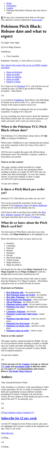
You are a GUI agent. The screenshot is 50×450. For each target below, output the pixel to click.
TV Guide (5, 366)
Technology (11, 6)
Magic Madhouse (40, 205)
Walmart (9, 215)
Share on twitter (13, 74)
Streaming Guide (22, 366)
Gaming (9, 8)
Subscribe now (7, 433)
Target (27, 215)
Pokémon (21, 86)
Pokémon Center (21, 205)
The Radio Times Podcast (20, 371)
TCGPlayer (35, 217)
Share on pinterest (13, 77)
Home (9, 3)
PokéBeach (19, 100)
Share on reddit (12, 79)
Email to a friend (13, 82)
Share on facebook (14, 72)
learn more (37, 20)
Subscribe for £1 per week (19, 418)
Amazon (17, 215)
